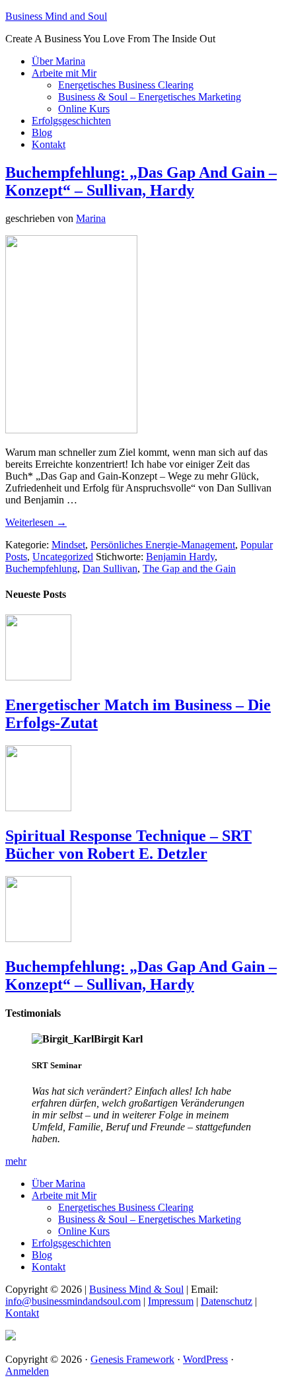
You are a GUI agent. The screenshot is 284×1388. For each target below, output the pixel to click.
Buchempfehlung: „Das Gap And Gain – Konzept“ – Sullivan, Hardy (141, 181)
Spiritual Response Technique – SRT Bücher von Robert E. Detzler (128, 844)
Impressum (171, 1301)
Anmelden (27, 1371)
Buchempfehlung (41, 568)
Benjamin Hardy (180, 556)
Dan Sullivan (110, 568)
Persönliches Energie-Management (162, 544)
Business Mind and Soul (56, 16)
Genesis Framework (132, 1359)
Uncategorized (62, 556)
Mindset (68, 544)
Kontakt (22, 1313)
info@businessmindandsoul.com (73, 1301)
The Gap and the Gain (189, 568)
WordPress (205, 1359)
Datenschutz (226, 1301)
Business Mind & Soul (136, 1289)
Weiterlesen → (36, 522)
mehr (15, 1161)
